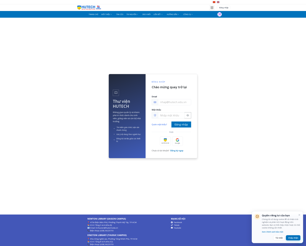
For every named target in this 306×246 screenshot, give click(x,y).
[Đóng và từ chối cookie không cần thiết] (299, 215)
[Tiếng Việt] (214, 2)
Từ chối (279, 237)
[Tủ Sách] (212, 7)
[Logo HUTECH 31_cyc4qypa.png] (89, 8)
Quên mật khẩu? (159, 124)
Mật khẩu (156, 109)
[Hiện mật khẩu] (187, 115)
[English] (218, 2)
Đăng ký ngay (176, 150)
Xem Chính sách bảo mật (272, 232)
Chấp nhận (293, 237)
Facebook (178, 222)
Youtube (177, 228)
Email (154, 96)
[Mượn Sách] (219, 14)
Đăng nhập (223, 7)
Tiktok (176, 225)
